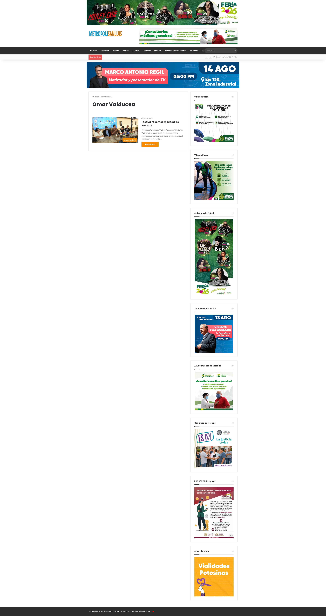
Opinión (157, 50)
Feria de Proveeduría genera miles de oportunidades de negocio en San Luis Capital (136, 57)
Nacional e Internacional (175, 50)
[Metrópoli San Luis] (106, 34)
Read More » (150, 144)
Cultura (136, 50)
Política (126, 50)
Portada (93, 50)
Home (96, 97)
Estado (116, 50)
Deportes (147, 50)
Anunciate (193, 50)
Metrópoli (105, 50)
